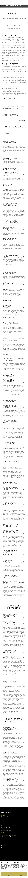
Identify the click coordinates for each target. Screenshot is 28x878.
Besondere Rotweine (14, 27)
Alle (8, 25)
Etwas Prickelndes (14, 28)
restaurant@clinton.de (6, 830)
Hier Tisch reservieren (6, 832)
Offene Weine (16, 25)
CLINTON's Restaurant (6, 859)
